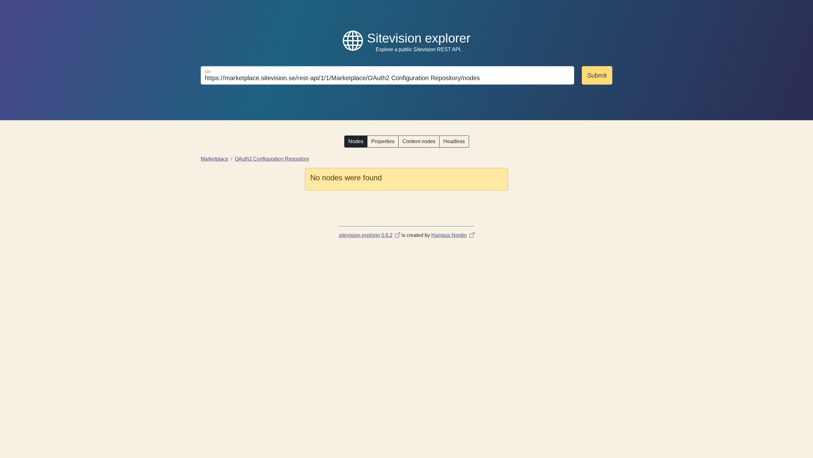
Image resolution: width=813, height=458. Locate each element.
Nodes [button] (355, 141)
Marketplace (214, 159)
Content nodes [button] (418, 141)
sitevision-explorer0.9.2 (366, 235)
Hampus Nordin (449, 235)
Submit (597, 75)
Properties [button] (382, 141)
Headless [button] (454, 141)
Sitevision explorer (418, 38)
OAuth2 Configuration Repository (272, 159)
